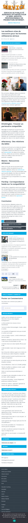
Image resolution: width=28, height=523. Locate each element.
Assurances (4, 476)
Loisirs (2, 494)
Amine (13, 39)
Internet (3, 491)
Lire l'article (4, 252)
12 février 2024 (6, 39)
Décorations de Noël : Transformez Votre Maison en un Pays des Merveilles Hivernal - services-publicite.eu (13, 400)
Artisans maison (13, 62)
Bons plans (4, 478)
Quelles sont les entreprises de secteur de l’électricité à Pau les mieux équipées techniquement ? (17, 239)
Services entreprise (5, 511)
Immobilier (3, 489)
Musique (3, 501)
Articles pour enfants (6, 471)
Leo (2, 429)
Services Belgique (5, 509)
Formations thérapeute (7, 462)
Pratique (11, 46)
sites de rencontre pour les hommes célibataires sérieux (12, 228)
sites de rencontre (10, 221)
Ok (14, 520)
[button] (26, 27)
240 (13, 274)
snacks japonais (5, 420)
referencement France (6, 416)
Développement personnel (7, 460)
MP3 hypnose (4, 457)
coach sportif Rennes (6, 410)
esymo (3, 433)
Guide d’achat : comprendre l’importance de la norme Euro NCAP (16, 49)
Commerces (4, 481)
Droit (2, 483)
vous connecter (11, 301)
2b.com (3, 425)
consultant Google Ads (6, 406)
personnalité (8, 152)
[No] (26, 517)
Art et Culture (4, 469)
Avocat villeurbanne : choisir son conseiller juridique (13, 364)
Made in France (4, 496)
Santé (10, 255)
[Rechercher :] (14, 308)
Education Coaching (5, 487)
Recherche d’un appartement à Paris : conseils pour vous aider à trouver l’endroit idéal (13, 412)
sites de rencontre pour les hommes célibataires (12, 224)
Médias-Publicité (5, 498)
